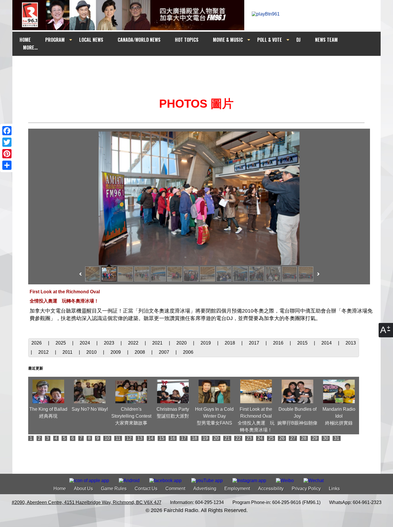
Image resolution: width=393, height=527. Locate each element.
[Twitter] (7, 142)
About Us (83, 488)
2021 (158, 342)
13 (139, 438)
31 (336, 438)
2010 (92, 352)
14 (150, 438)
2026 (37, 342)
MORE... (30, 47)
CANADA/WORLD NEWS (139, 39)
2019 (206, 342)
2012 (44, 352)
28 (303, 438)
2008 (140, 352)
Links (334, 488)
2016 (279, 342)
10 (107, 438)
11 (118, 438)
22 (238, 438)
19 (205, 438)
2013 (351, 342)
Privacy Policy (306, 488)
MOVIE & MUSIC (228, 39)
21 (227, 438)
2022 (134, 342)
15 (161, 438)
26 (282, 438)
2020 (182, 342)
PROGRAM (55, 39)
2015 (303, 342)
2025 (61, 342)
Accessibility (271, 488)
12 (128, 438)
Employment (237, 488)
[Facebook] (7, 130)
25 (271, 438)
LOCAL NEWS (91, 39)
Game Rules (114, 488)
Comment (175, 488)
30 (325, 438)
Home (60, 488)
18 (194, 438)
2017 (254, 342)
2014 (327, 342)
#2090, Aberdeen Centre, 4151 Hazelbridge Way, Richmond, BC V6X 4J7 (86, 502)
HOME (25, 39)
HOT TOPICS (187, 39)
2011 (68, 352)
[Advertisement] (201, 67)
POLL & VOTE (269, 39)
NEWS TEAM (326, 39)
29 (314, 438)
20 (216, 438)
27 (292, 438)
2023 (109, 342)
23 (249, 438)
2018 (230, 342)
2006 (188, 352)
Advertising (204, 488)
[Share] (7, 165)
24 (260, 438)
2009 (116, 352)
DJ (298, 39)
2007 (164, 352)
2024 (85, 342)
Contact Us (146, 488)
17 (183, 438)
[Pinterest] (7, 153)
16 (172, 438)
